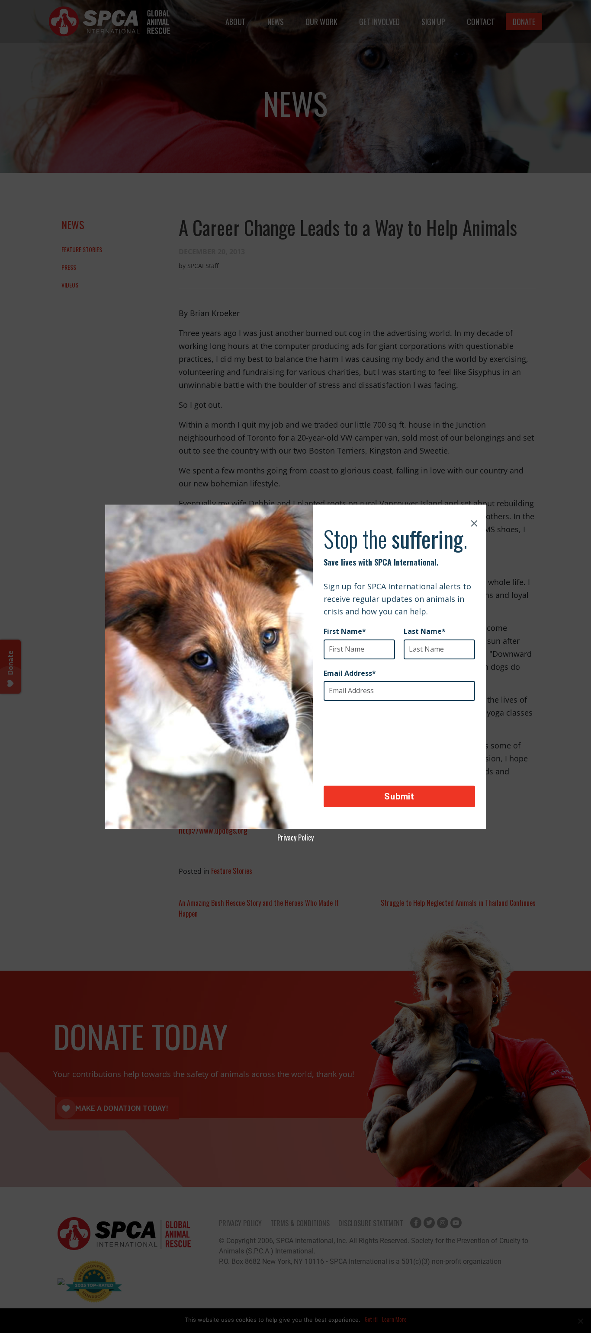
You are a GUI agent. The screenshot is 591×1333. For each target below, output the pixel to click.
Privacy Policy (295, 837)
